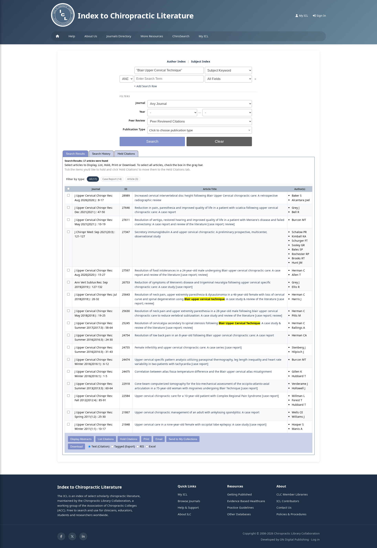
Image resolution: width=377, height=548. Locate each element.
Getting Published (239, 494)
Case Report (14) (112, 179)
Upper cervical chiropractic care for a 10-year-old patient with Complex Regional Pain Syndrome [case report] (207, 396)
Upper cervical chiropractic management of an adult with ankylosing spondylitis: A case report (197, 412)
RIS (141, 446)
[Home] (57, 36)
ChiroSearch (180, 36)
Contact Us (283, 507)
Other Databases (239, 514)
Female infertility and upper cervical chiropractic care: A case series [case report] (188, 347)
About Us (90, 36)
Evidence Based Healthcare (246, 501)
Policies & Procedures (291, 514)
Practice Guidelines (240, 507)
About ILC (184, 514)
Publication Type (134, 129)
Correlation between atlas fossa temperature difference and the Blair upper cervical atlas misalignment (203, 371)
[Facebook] (61, 536)
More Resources (152, 36)
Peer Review (137, 120)
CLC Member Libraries (292, 494)
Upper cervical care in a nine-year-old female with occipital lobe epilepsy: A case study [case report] (200, 424)
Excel (152, 446)
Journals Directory (118, 36)
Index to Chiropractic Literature (136, 15)
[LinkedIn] (83, 536)
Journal (140, 102)
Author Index (176, 61)
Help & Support (188, 507)
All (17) (93, 179)
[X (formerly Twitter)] (72, 536)
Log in (315, 539)
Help (72, 36)
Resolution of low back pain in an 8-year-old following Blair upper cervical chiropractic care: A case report (204, 335)
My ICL (203, 36)
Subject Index (200, 61)
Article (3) (132, 179)
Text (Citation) (100, 446)
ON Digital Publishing (294, 539)
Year (142, 111)
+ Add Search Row (145, 86)
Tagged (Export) (124, 446)
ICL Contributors (287, 501)
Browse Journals (189, 501)
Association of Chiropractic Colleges (112, 505)
